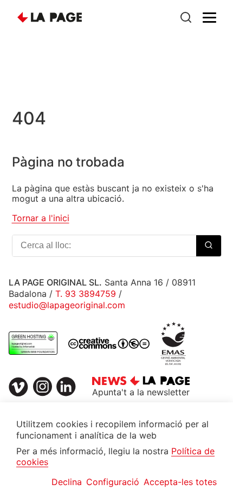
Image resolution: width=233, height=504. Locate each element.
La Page (50, 17)
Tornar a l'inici (40, 218)
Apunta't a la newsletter (141, 392)
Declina (66, 481)
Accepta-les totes (180, 481)
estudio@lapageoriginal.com (67, 305)
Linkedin (66, 386)
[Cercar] (186, 17)
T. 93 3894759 (85, 293)
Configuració (112, 481)
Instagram (42, 386)
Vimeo (18, 386)
